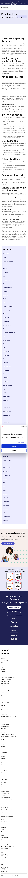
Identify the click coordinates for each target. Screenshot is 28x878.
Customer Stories (5, 791)
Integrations (3, 697)
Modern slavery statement (6, 844)
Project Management (5, 779)
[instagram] (5, 654)
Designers (3, 744)
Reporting (3, 671)
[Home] (5, 8)
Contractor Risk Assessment (7, 814)
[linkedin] (8, 654)
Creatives (3, 746)
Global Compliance (5, 664)
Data (2, 777)
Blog (2, 786)
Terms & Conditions (5, 837)
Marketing (3, 758)
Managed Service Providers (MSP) (8, 734)
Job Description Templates (7, 816)
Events (2, 829)
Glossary (3, 795)
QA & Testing (4, 774)
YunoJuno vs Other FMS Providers (8, 801)
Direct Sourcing (4, 660)
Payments (3, 667)
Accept (14, 446)
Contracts (3, 669)
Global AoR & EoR (5, 692)
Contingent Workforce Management (8, 716)
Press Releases (4, 831)
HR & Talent (3, 707)
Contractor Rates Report (6, 809)
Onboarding (3, 662)
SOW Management (5, 683)
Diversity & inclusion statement (7, 846)
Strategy (3, 764)
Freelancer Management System (8, 677)
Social (2, 762)
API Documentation (5, 702)
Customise (13, 450)
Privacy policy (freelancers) (7, 841)
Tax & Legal (3, 712)
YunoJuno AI (3, 700)
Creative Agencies (5, 726)
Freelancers (3, 728)
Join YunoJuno (19, 615)
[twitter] (2, 654)
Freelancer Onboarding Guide (7, 799)
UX (1, 750)
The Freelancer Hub (5, 797)
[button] (25, 7)
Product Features (5, 793)
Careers (3, 823)
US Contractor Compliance (7, 685)
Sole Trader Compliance (6, 690)
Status (2, 804)
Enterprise (3, 722)
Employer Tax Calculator (6, 811)
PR (1, 760)
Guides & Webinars (5, 789)
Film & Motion (4, 752)
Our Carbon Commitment (6, 848)
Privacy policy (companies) (7, 839)
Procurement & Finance (6, 709)
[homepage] (7, 650)
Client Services (4, 767)
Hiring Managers (4, 714)
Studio (2, 748)
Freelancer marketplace (6, 681)
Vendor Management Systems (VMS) (9, 736)
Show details (21, 442)
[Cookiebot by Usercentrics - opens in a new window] (21, 426)
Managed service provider (6, 679)
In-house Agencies (5, 724)
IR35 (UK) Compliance (5, 687)
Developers (3, 772)
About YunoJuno (4, 821)
